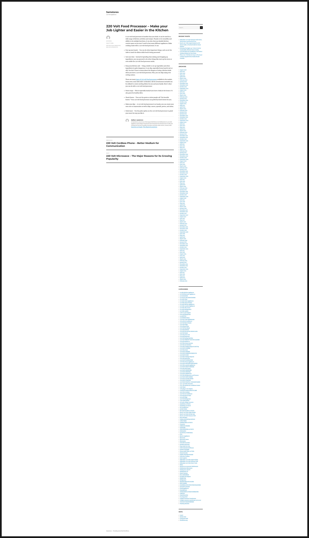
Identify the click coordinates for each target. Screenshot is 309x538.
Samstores (112, 12)
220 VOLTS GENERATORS (186, 360)
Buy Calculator (183, 417)
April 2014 (182, 257)
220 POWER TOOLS (185, 318)
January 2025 (183, 98)
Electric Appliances (185, 436)
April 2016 (182, 237)
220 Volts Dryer (184, 350)
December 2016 (184, 227)
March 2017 (183, 222)
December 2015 (184, 244)
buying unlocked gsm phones (187, 419)
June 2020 (182, 164)
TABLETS (182, 493)
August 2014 (183, 254)
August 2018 (183, 198)
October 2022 (183, 119)
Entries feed (183, 517)
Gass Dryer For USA (185, 446)
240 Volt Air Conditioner (186, 394)
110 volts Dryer (183, 299)
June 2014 (182, 255)
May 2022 (182, 127)
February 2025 (183, 97)
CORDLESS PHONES (185, 426)
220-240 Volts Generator (186, 383)
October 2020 (183, 157)
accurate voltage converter (186, 402)
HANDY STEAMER (184, 449)
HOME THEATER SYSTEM (186, 454)
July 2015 (182, 250)
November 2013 (184, 265)
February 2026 (183, 80)
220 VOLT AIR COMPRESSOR (187, 319)
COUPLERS (182, 427)
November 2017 (184, 211)
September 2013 (184, 269)
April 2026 (182, 76)
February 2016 (183, 240)
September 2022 (184, 120)
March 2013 (183, 279)
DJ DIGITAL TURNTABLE (186, 432)
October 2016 (183, 230)
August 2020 (183, 161)
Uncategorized (183, 497)
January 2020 (183, 169)
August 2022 (183, 122)
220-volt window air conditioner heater (190, 385)
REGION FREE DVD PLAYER (187, 481)
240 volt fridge (183, 397)
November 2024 (184, 100)
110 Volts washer (184, 311)
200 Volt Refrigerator (185, 314)
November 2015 (184, 245)
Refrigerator (183, 480)
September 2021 (184, 141)
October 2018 (183, 195)
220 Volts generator (185, 358)
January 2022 (183, 134)
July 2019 (182, 179)
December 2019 (184, 171)
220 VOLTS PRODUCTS (112, 47)
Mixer (181, 464)
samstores (109, 41)
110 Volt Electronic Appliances (187, 294)
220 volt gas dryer (184, 326)
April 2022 (182, 129)
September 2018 (184, 196)
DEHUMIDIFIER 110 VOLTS (187, 429)
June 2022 (182, 125)
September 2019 (184, 176)
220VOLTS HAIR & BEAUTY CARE (188, 390)
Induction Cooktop (185, 456)
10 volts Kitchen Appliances (187, 292)
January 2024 (183, 112)
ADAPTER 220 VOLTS (185, 405)
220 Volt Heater (184, 333)
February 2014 (183, 260)
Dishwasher (183, 431)
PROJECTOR (183, 478)
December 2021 (184, 135)
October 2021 (183, 139)
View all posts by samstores (150, 127)
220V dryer (183, 387)
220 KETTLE (183, 316)
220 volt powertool (185, 336)
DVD (181, 434)
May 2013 (182, 276)
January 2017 (183, 225)
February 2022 (183, 132)
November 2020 (184, 156)
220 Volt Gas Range (185, 328)
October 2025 (183, 86)
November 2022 (184, 117)
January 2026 (183, 81)
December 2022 (184, 115)
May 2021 (182, 147)
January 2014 (183, 262)
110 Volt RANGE (184, 296)
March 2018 (183, 206)
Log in (181, 515)
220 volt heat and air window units (189, 331)
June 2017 (182, 218)
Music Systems (184, 473)
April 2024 (182, 107)
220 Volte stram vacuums (186, 343)
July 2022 (182, 124)
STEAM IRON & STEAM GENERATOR (189, 491)
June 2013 (182, 274)
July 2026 (182, 71)
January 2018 (183, 208)
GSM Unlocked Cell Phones (187, 448)
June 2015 (182, 252)
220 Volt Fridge (184, 324)
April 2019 (182, 184)
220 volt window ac (185, 341)
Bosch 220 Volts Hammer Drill (188, 416)
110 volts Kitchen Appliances (187, 304)
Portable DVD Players (185, 476)
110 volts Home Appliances (187, 301)
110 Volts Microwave (185, 307)
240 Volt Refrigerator (185, 399)
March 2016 (183, 238)
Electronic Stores (184, 439)
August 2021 (183, 142)
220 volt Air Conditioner (186, 321)
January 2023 (183, 113)
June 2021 (182, 146)
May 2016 (182, 235)
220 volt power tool (185, 334)
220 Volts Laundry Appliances (187, 365)
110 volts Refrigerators (185, 309)
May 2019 (182, 183)
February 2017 (183, 223)
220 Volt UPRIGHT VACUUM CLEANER (189, 340)
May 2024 (182, 105)
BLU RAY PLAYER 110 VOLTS (187, 410)
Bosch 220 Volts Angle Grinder (188, 412)
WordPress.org (184, 520)
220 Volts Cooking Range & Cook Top (189, 346)
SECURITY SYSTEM (185, 486)
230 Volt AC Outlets (185, 392)
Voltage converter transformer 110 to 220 (190, 500)
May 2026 (182, 75)
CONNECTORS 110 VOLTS (186, 422)
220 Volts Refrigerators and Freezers (189, 375)
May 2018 (182, 203)
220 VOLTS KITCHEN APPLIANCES (188, 363)
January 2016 (183, 242)
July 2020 (182, 162)
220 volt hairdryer (184, 329)
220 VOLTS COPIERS (185, 348)
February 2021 (183, 151)
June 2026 (182, 73)
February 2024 (183, 110)
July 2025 (182, 92)
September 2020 (184, 159)
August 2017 (183, 216)
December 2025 (184, 83)
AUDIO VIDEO (183, 409)
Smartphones (183, 490)
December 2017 (184, 210)
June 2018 (182, 201)
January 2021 (183, 152)
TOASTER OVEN (184, 495)
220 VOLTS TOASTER (185, 380)
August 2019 (183, 178)
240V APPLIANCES (184, 400)
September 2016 (184, 232)
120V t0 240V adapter (185, 313)
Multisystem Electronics (186, 468)
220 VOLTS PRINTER (185, 372)
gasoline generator (185, 444)
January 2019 (183, 189)
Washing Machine (184, 503)
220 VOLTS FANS (184, 355)
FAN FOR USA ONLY (185, 443)
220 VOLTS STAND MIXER (186, 378)
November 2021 (184, 137)
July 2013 (182, 272)
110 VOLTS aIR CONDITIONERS (187, 297)
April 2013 (182, 277)
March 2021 (183, 149)
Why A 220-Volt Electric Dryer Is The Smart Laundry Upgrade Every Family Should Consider (191, 56)
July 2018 (182, 200)
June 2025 (182, 93)
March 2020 (183, 166)
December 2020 (184, 154)
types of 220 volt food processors (146, 79)
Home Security (183, 453)
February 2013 (183, 281)
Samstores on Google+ (137, 127)
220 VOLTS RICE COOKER (186, 377)
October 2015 (183, 247)
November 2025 (184, 85)
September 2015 (184, 249)
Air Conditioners (184, 407)
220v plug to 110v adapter (186, 388)
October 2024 (183, 102)
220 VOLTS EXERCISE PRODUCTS (188, 353)
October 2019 (183, 174)
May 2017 (182, 220)
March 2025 (183, 95)
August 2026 (183, 70)
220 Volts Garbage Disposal (187, 356)
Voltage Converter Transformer (188, 498)
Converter (182, 424)
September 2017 (184, 215)
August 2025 (183, 90)
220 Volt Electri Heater (185, 323)
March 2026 (183, 78)
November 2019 (184, 173)
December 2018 (184, 191)
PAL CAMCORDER (184, 475)
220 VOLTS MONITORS (186, 370)
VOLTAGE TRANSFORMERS (187, 502)
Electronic (182, 437)
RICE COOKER (183, 483)
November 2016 (184, 228)
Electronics (183, 441)
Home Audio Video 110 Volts (187, 451)
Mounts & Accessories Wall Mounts (189, 466)
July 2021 (182, 144)
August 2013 (183, 271)
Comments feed (184, 518)
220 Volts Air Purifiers (185, 345)
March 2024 (183, 108)
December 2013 (184, 264)
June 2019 (182, 181)
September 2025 (184, 88)
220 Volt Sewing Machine (186, 338)
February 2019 (183, 188)
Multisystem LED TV (185, 470)
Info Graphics (183, 458)
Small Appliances (184, 488)
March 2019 (183, 186)
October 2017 (183, 213)
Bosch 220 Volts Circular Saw (187, 414)
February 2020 (183, 168)
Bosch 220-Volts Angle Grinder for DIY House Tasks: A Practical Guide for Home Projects (190, 44)
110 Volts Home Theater (186, 302)
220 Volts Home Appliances (113, 45)
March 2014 (183, 259)
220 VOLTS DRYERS (185, 351)
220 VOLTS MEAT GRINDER (187, 367)
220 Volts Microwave (185, 368)
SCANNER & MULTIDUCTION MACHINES (190, 485)
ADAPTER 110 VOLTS (185, 404)
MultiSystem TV (184, 471)
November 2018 (184, 193)
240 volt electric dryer (185, 395)
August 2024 (183, 103)
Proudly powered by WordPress (121, 531)
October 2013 (183, 267)
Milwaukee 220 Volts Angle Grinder (189, 459)
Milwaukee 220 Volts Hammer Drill (189, 461)
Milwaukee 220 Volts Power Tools (188, 463)
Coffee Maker (183, 421)
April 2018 (182, 205)
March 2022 (183, 130)
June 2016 (182, 233)
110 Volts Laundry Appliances (187, 306)
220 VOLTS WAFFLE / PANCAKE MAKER (190, 382)
